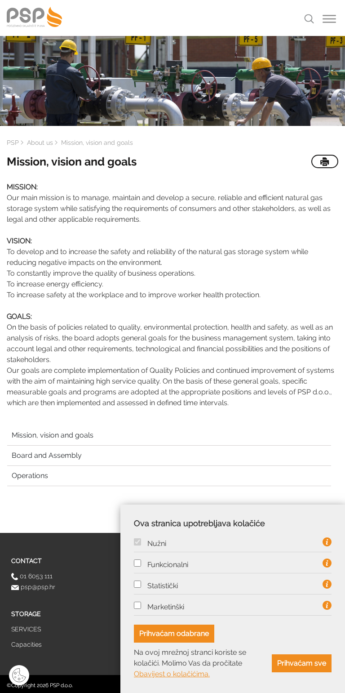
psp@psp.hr (37, 586)
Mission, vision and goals (52, 435)
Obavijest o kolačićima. (172, 674)
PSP (13, 142)
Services (26, 629)
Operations (30, 475)
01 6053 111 (35, 576)
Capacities (26, 644)
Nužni (156, 543)
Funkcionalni (167, 564)
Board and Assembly (47, 455)
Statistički (162, 586)
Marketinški (165, 607)
